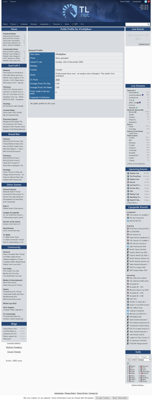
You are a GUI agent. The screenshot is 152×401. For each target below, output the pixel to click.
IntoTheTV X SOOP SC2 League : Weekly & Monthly (14, 92)
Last (132, 381)
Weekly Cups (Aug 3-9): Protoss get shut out (12, 60)
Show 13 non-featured (136, 164)
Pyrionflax (132, 129)
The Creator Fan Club (11, 271)
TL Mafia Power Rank (11, 237)
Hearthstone (8, 228)
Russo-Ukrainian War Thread (13, 254)
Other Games (14, 184)
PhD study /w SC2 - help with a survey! (14, 83)
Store (67, 24)
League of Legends (11, 213)
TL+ (82, 24)
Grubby (131, 138)
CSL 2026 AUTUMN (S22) (139, 281)
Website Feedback (14, 347)
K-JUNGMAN (134, 232)
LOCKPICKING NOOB (11, 331)
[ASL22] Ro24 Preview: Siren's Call (12, 36)
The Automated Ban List (11, 316)
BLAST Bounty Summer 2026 (140, 258)
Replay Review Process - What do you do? (14, 174)
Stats (133, 373)
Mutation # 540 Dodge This (12, 122)
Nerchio (145, 366)
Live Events (138, 29)
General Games (9, 189)
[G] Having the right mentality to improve (14, 106)
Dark (133, 370)
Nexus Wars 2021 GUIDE (12, 112)
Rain (132, 376)
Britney (131, 112)
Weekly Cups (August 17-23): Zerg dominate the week (12, 54)
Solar (133, 371)
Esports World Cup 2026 (138, 252)
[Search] (148, 24)
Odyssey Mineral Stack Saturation (14, 177)
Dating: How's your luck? (12, 264)
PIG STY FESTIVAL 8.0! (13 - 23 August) (14, 94)
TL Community (9, 314)
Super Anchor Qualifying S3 (139, 237)
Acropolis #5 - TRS (136, 287)
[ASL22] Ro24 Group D (11, 160)
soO (144, 370)
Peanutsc (22, 336)
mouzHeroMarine (135, 95)
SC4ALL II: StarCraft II (138, 302)
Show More (132, 203)
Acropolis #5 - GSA (136, 293)
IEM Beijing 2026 (135, 317)
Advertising (59, 393)
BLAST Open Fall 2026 (138, 249)
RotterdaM (133, 92)
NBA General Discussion (12, 299)
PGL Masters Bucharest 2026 (140, 323)
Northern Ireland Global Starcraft (14, 319)
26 (24, 51)
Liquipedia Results (138, 207)
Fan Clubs (7, 269)
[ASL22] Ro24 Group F (11, 158)
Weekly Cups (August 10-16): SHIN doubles (12, 56)
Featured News (9, 34)
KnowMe (132, 153)
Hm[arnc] (132, 120)
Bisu (144, 376)
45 (24, 58)
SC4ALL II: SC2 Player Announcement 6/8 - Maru (14, 80)
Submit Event (144, 44)
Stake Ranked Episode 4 (138, 332)
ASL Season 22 (135, 234)
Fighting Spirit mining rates (12, 180)
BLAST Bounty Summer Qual (140, 261)
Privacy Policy (70, 393)
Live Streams (138, 85)
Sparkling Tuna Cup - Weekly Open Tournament (14, 97)
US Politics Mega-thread (11, 257)
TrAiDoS (22, 328)
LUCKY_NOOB (22, 331)
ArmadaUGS (133, 155)
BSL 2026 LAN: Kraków (138, 278)
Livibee (131, 158)
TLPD (138, 352)
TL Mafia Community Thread (13, 240)
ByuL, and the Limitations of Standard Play (12, 45)
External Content (10, 119)
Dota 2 (6, 206)
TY (132, 368)
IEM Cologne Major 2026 (138, 270)
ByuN (133, 366)
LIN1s (23, 339)
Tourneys (7, 87)
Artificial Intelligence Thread (13, 259)
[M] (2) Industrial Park (11, 115)
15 (24, 40)
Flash (133, 378)
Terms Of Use (82, 393)
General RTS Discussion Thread (14, 194)
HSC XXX (133, 299)
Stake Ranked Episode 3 (138, 264)
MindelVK (132, 108)
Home (5, 24)
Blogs (14, 323)
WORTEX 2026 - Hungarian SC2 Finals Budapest (14, 99)
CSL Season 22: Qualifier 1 (139, 215)
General (6, 70)
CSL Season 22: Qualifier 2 (139, 240)
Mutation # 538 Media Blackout (14, 129)
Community (14, 247)
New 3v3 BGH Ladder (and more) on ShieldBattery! (12, 52)
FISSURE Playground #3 (138, 343)
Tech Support (8, 307)
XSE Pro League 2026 (137, 267)
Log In (5, 1)
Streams (34, 24)
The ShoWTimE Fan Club (12, 276)
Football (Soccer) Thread (12, 291)
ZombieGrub (133, 98)
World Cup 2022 (9, 303)
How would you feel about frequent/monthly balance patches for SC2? (14, 73)
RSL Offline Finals (136, 308)
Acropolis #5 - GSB (136, 296)
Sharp (145, 381)
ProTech (132, 105)
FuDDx (23, 333)
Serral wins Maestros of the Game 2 (12, 43)
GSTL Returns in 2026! (11, 58)
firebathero (133, 122)
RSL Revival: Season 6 (138, 243)
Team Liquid (125, 1)
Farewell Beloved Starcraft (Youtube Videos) (14, 144)
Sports (6, 289)
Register (13, 1)
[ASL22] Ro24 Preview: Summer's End (12, 38)
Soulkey (132, 117)
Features (56, 24)
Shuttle (131, 115)
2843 (58, 80)
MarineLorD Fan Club (11, 273)
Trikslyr (131, 160)
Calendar (24, 24)
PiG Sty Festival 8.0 (137, 218)
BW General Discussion (11, 151)
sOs (144, 368)
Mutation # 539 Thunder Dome (14, 127)
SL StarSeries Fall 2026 (138, 340)
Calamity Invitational (137, 311)
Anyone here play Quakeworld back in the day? (14, 197)
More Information (120, 398)
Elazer (146, 373)
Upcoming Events (138, 169)
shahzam (132, 148)
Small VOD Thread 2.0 (11, 163)
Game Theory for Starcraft (12, 172)
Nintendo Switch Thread (11, 192)
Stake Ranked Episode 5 (138, 320)
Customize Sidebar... (14, 343)
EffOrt (133, 379)
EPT (76, 24)
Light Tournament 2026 (138, 246)
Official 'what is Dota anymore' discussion (14, 208)
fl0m (130, 140)
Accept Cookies (103, 398)
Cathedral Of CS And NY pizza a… (11, 334)
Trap (130, 100)
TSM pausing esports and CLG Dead (14, 217)
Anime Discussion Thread (12, 285)
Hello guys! (7, 339)
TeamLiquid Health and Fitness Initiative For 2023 (14, 294)
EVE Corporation (9, 202)
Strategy (6, 104)
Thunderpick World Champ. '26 (141, 326)
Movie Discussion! (9, 282)
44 (24, 43)
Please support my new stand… (11, 336)
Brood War (14, 134)
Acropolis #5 (134, 284)
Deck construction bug (11, 230)
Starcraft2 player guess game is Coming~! (14, 75)
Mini (144, 379)
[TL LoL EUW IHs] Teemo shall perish (14, 215)
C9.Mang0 (132, 150)
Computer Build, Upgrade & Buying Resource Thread (14, 310)
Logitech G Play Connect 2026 (141, 337)
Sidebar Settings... (138, 385)
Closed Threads (14, 352)
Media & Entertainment (12, 280)
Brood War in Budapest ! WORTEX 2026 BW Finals (14, 165)
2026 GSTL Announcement (13, 89)
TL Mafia (6, 235)
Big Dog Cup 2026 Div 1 (138, 314)
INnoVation (146, 371)
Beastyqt (132, 143)
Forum (13, 24)
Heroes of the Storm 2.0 (11, 224)
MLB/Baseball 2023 (10, 297)
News (14, 29)
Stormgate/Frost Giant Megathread (14, 199)
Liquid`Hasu (133, 133)
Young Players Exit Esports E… (11, 329)
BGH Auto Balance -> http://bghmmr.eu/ (14, 149)
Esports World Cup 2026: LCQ (141, 255)
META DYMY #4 (135, 221)
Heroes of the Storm (11, 222)
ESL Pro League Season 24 (139, 329)
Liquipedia (137, 1)
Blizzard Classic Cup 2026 (139, 290)
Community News (10, 49)
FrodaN (131, 145)
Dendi (131, 126)
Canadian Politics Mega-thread (14, 262)
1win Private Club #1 (137, 335)
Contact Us (93, 393)
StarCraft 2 (14, 65)
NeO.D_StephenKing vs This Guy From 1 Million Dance (14, 242)
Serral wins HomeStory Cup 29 (12, 41)
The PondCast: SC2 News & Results (14, 124)
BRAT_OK (132, 103)
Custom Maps (9, 110)
